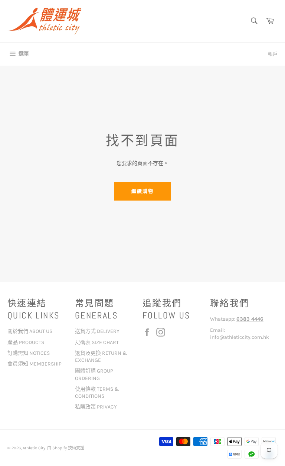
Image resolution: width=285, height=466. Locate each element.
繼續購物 (142, 191)
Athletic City (34, 448)
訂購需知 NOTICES (28, 353)
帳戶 (273, 54)
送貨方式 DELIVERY (97, 331)
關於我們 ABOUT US (29, 331)
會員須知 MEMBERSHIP (34, 364)
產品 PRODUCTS (25, 342)
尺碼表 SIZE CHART (97, 342)
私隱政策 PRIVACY (96, 407)
